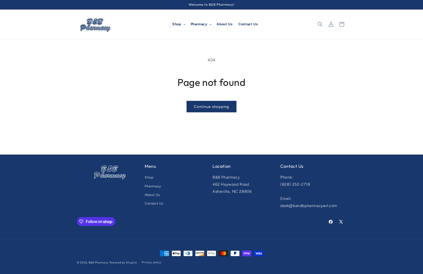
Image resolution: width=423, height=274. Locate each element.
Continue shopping (211, 106)
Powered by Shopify (123, 262)
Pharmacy (153, 186)
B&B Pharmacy (98, 262)
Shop (149, 177)
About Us (152, 195)
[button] (178, 24)
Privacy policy (151, 262)
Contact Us (154, 203)
